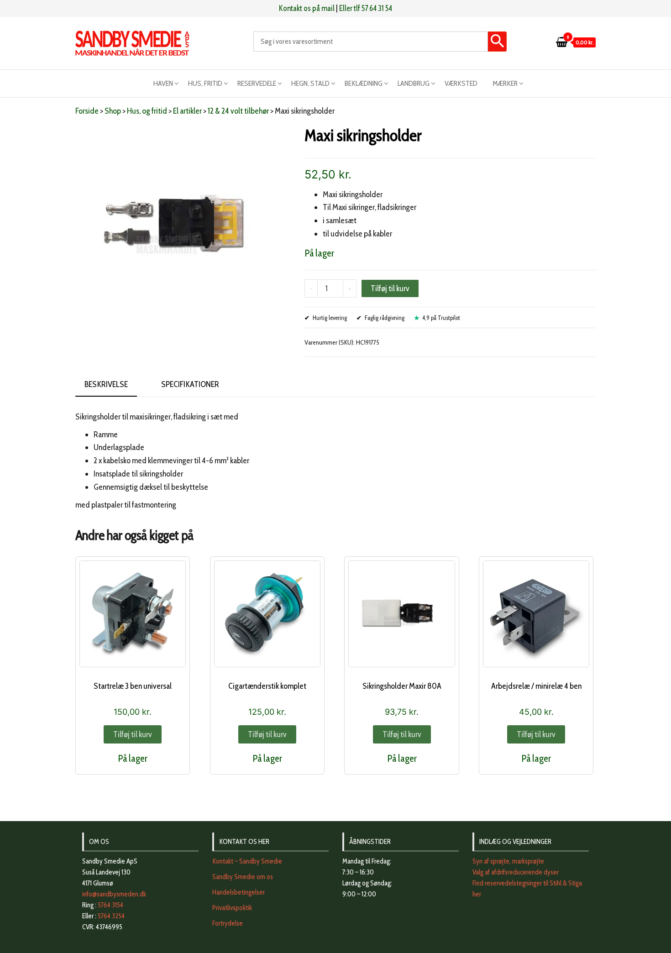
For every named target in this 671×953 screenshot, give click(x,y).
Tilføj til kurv (390, 288)
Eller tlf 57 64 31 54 (365, 8)
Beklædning (364, 83)
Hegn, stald (310, 83)
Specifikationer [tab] (190, 384)
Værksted (461, 83)
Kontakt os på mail (307, 8)
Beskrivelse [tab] (106, 384)
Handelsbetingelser (238, 892)
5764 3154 (110, 905)
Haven (163, 83)
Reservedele (256, 83)
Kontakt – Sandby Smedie (247, 861)
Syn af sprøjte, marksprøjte (508, 861)
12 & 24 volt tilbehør (238, 111)
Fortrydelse (227, 923)
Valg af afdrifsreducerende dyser (515, 872)
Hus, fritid (205, 83)
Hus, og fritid (147, 111)
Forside (87, 111)
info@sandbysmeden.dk (114, 894)
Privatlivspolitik (232, 908)
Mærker (505, 83)
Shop (113, 111)
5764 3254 (111, 916)
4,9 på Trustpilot (441, 317)
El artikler (187, 111)
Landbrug (414, 83)
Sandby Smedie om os (242, 877)
